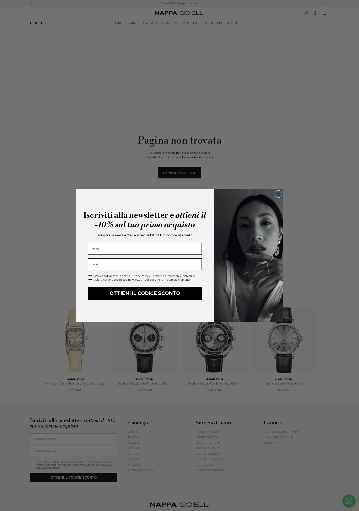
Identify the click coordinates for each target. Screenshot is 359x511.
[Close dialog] (278, 194)
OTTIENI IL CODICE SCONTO (145, 293)
